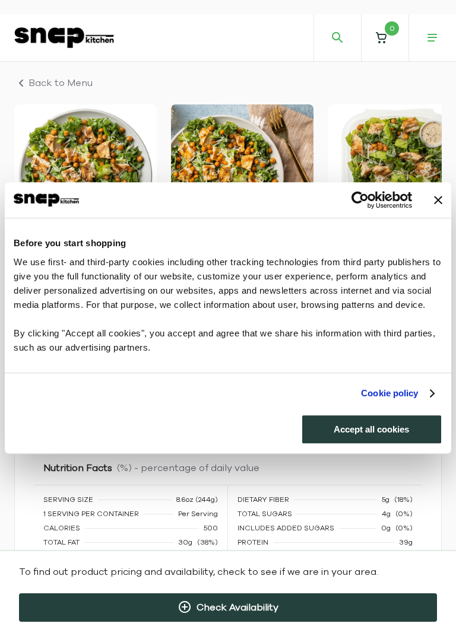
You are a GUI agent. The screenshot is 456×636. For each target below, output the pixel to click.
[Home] (64, 37)
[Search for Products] (337, 38)
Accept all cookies (371, 429)
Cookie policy (389, 393)
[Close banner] (438, 200)
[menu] (432, 38)
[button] (384, 37)
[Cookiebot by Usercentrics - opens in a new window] (360, 200)
